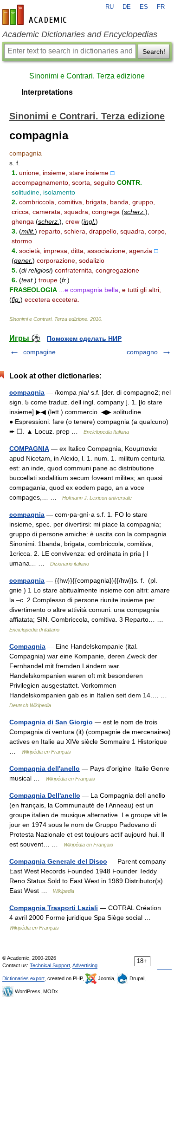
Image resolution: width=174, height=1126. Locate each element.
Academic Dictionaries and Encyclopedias (79, 34)
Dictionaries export (23, 978)
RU (109, 7)
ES (144, 7)
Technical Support (50, 965)
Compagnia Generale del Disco (58, 861)
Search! (153, 51)
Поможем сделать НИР (84, 338)
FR (161, 7)
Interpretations (47, 92)
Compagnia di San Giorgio (51, 722)
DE (126, 7)
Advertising (84, 965)
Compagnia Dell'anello (44, 795)
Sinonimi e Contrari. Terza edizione (87, 76)
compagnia (27, 392)
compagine (39, 352)
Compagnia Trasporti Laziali (53, 907)
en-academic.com (35, 15)
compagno (142, 352)
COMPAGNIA (29, 448)
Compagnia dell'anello (44, 768)
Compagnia (27, 646)
